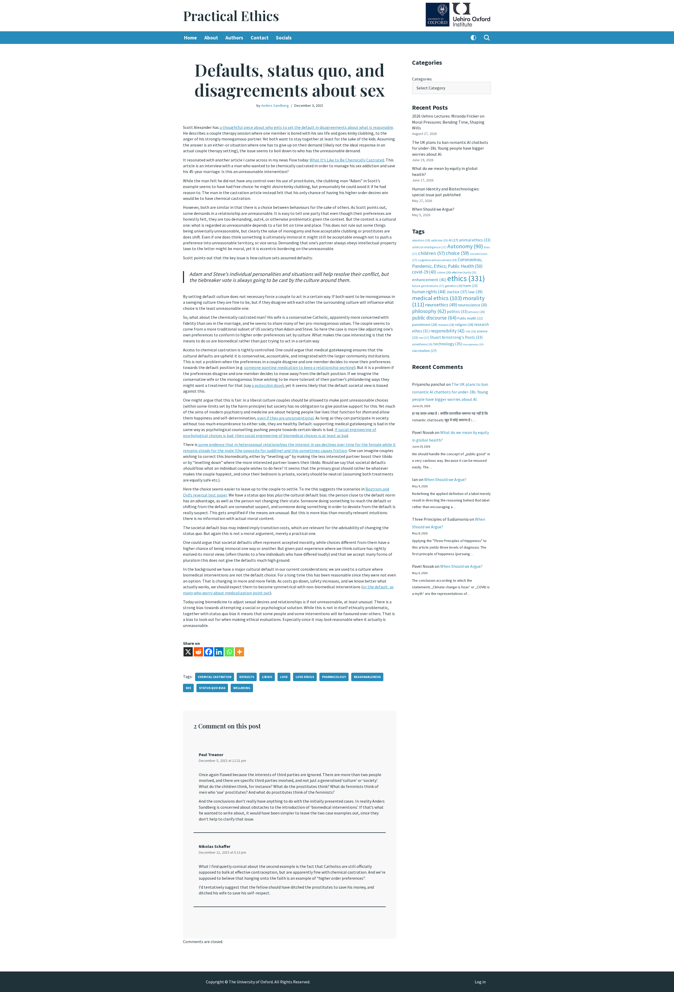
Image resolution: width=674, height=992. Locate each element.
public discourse (434, 318)
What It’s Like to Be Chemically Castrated (347, 160)
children (431, 253)
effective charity (464, 272)
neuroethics (441, 305)
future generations (428, 286)
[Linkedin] (219, 651)
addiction (439, 240)
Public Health (470, 318)
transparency (473, 344)
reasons (446, 325)
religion (464, 324)
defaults (246, 677)
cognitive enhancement (437, 260)
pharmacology (334, 677)
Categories (422, 79)
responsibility (447, 331)
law (475, 292)
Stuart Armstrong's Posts (456, 337)
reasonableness (367, 677)
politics (457, 311)
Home (190, 37)
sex (188, 688)
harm (470, 286)
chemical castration (214, 677)
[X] (188, 651)
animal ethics (474, 239)
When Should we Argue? (433, 209)
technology (447, 343)
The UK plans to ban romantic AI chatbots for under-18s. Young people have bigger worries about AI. (450, 148)
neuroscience (472, 304)
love (284, 677)
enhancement (429, 279)
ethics (466, 278)
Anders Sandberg (275, 105)
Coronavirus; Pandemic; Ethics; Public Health (447, 262)
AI (453, 240)
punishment (424, 324)
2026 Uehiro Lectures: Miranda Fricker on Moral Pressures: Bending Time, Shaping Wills (448, 121)
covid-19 (424, 272)
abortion (421, 240)
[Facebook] (208, 651)
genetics (454, 286)
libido (267, 677)
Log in (480, 981)
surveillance (422, 344)
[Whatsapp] (229, 651)
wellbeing (241, 688)
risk (470, 331)
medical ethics (437, 298)
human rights (429, 292)
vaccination (424, 350)
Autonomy (465, 246)
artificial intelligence (429, 247)
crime (444, 272)
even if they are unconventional (285, 418)
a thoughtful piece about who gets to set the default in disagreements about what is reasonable (306, 127)
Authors (234, 37)
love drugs (305, 677)
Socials (284, 37)
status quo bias (212, 688)
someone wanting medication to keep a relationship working (299, 367)
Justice (457, 291)
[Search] (487, 38)
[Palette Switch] (473, 37)
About (211, 37)
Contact (260, 37)
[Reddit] (198, 651)
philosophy (429, 311)
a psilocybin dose (267, 385)
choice (457, 253)
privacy (476, 312)
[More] (239, 651)
